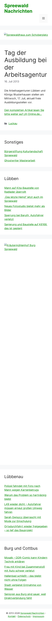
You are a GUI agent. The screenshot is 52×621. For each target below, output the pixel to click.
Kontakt (12, 616)
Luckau (13, 123)
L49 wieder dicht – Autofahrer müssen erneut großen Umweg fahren (23, 508)
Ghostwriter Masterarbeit (19, 160)
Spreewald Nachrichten (18, 8)
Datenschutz (24, 616)
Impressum (38, 616)
